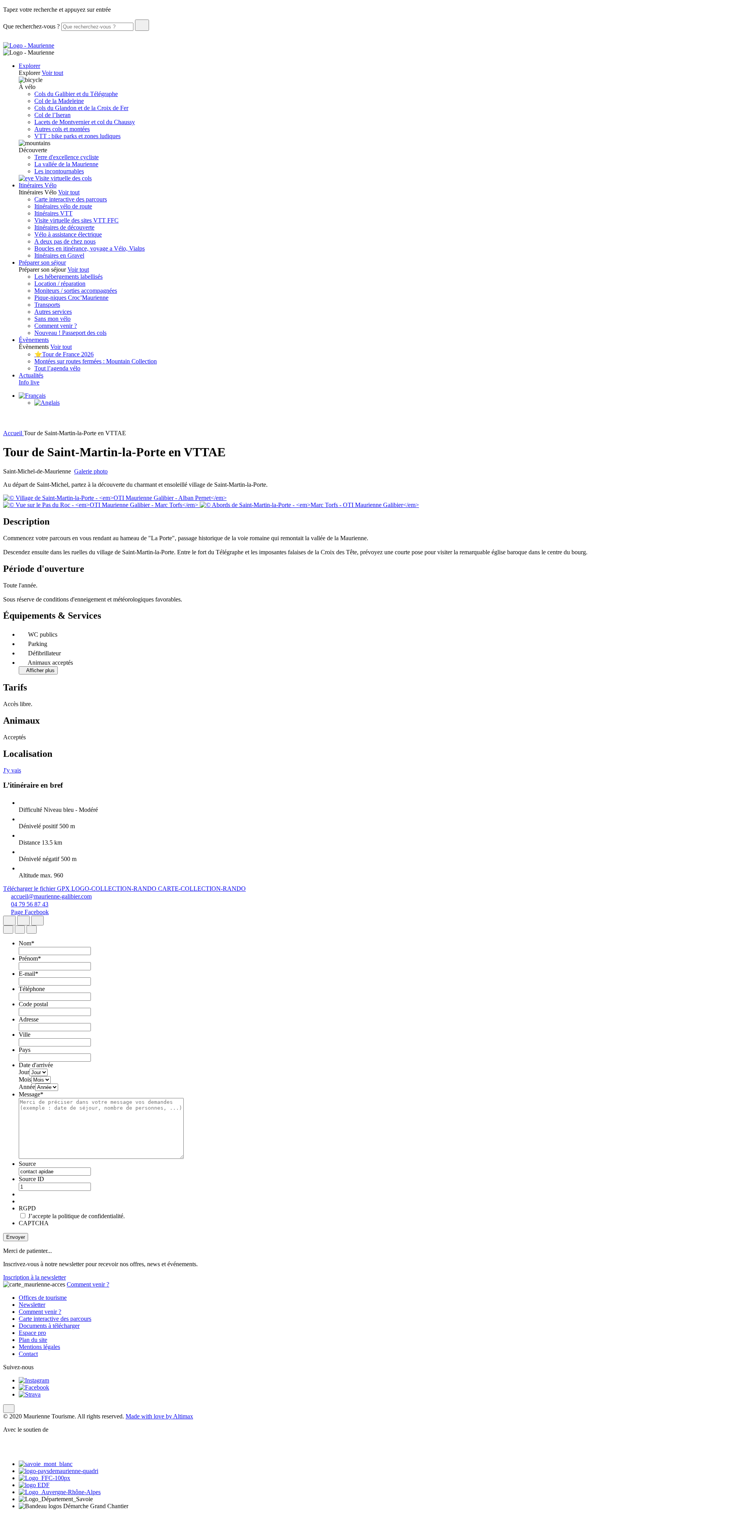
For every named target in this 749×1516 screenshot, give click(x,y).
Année (27, 1087)
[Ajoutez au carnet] (23, 920)
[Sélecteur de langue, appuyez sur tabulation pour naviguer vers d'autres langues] (32, 395)
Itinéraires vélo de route (63, 206)
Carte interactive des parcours (70, 199)
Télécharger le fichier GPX (37, 888)
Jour (24, 1072)
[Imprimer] (37, 920)
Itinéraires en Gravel (59, 255)
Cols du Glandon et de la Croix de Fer (81, 108)
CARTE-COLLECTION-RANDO (202, 888)
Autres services (53, 311)
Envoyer (15, 1237)
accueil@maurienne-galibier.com (51, 896)
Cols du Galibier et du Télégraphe (76, 94)
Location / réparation (59, 283)
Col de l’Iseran (52, 115)
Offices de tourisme (43, 1297)
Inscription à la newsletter (34, 1277)
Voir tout (52, 72)
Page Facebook (30, 912)
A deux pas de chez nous (65, 241)
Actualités (31, 375)
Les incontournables (59, 171)
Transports (47, 304)
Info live (29, 382)
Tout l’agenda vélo (57, 368)
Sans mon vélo (52, 318)
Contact (28, 1354)
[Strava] (30, 1394)
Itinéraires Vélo (38, 185)
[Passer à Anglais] (47, 402)
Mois (25, 1079)
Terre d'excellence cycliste (66, 157)
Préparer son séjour (42, 262)
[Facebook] (34, 1387)
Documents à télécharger (49, 1325)
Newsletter (32, 1304)
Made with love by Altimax (159, 1416)
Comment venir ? (55, 325)
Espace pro (32, 1332)
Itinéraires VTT (53, 213)
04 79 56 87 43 (29, 904)
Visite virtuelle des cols (63, 178)
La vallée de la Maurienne (66, 164)
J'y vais (12, 770)
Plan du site (33, 1339)
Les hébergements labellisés (68, 276)
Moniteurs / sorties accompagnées (75, 290)
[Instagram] (34, 1380)
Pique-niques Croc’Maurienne (71, 297)
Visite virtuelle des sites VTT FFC (76, 220)
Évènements (34, 339)
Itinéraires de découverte (64, 227)
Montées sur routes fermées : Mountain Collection (95, 361)
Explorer (29, 65)
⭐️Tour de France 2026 (64, 354)
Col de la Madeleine (59, 101)
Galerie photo (91, 471)
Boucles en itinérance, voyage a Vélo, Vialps (89, 248)
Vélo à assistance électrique (68, 234)
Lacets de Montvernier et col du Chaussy (84, 122)
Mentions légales (39, 1346)
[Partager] (9, 920)
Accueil (13, 433)
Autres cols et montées (62, 129)
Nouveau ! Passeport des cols (70, 332)
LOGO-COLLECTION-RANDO (114, 888)
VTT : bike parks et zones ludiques (77, 136)
